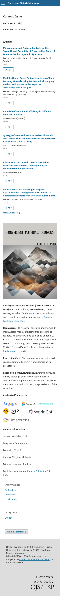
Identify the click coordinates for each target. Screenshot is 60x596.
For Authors (10, 494)
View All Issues (10, 212)
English (8, 517)
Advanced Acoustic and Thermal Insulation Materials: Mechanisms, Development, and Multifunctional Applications (26, 165)
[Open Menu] (3, 3)
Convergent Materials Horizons (23, 3)
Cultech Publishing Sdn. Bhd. (34, 559)
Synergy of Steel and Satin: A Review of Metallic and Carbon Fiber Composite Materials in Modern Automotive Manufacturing (29, 138)
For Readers (10, 490)
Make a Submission (16, 531)
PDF (9, 69)
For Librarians (11, 499)
